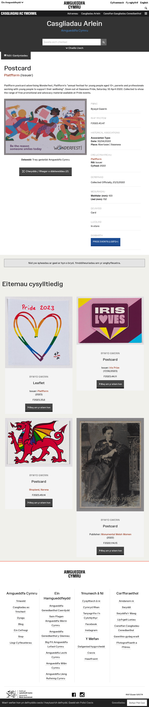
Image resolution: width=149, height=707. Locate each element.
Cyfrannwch (117, 2)
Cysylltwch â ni (91, 601)
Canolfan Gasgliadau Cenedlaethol (122, 13)
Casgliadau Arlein (90, 13)
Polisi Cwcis (86, 702)
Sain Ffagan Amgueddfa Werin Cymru (56, 621)
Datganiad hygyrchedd (91, 646)
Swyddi (126, 607)
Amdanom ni (126, 601)
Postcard (110, 359)
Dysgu (21, 617)
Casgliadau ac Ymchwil (19, 13)
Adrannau (72, 13)
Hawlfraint (91, 658)
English (144, 2)
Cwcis (91, 652)
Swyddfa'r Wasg (126, 613)
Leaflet (39, 383)
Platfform (12, 75)
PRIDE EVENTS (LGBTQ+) (105, 241)
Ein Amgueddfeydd (11, 2)
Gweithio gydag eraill (126, 636)
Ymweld (20, 601)
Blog (20, 624)
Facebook (91, 624)
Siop (20, 636)
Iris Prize (114, 367)
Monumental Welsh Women (116, 534)
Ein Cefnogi (21, 630)
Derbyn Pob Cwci (137, 703)
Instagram (91, 630)
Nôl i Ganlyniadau (17, 55)
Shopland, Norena (39, 489)
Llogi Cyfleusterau (21, 642)
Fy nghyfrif (132, 2)
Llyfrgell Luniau (126, 619)
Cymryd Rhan (91, 607)
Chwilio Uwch (75, 48)
